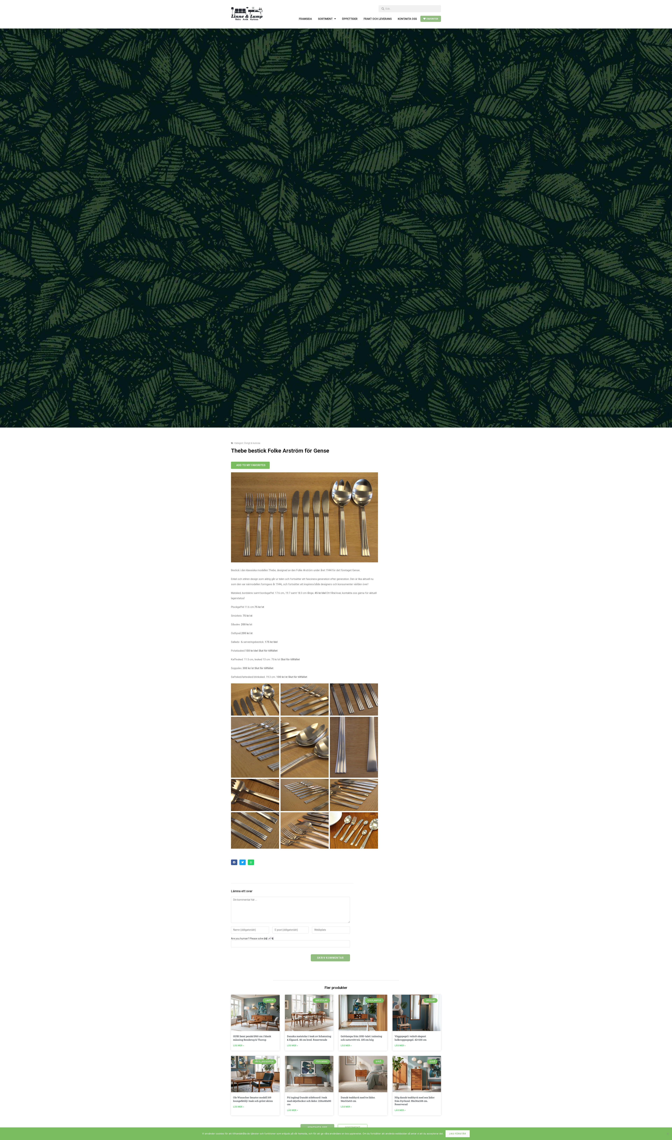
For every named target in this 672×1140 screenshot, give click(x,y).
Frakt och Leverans (378, 18)
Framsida (305, 18)
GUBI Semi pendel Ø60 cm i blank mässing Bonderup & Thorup (252, 1038)
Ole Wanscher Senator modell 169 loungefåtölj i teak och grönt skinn (253, 1099)
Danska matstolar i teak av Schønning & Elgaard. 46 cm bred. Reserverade (309, 1038)
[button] (234, 862)
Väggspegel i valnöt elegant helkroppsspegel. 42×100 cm (410, 1038)
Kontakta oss (407, 18)
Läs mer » (238, 1045)
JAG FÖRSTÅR (457, 1133)
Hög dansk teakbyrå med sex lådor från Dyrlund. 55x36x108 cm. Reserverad (415, 1101)
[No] (667, 1133)
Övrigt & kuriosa (252, 443)
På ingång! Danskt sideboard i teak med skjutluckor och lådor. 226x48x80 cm (309, 1101)
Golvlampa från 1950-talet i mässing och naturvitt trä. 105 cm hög (361, 1038)
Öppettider (350, 18)
